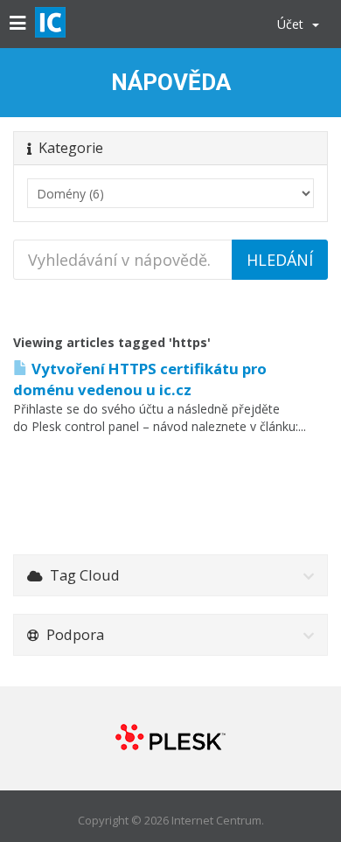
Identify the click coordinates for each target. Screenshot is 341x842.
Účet (293, 24)
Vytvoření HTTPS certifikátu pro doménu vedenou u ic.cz (140, 379)
